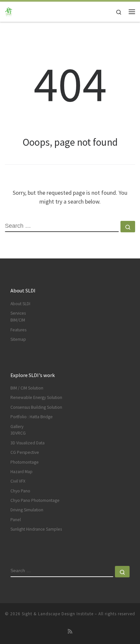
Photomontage (24, 462)
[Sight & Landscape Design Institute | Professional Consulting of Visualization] (10, 10)
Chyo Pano (20, 491)
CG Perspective (24, 452)
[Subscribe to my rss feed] (70, 631)
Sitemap (18, 339)
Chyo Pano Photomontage (35, 500)
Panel (15, 519)
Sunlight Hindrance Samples (36, 529)
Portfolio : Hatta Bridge (31, 417)
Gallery (16, 426)
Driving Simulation (26, 510)
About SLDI (20, 303)
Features (18, 330)
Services (18, 313)
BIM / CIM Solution (26, 388)
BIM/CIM (17, 320)
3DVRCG (18, 433)
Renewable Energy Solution (36, 397)
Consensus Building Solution (36, 407)
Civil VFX (17, 481)
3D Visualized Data (27, 443)
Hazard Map (21, 471)
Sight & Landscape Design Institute (57, 614)
